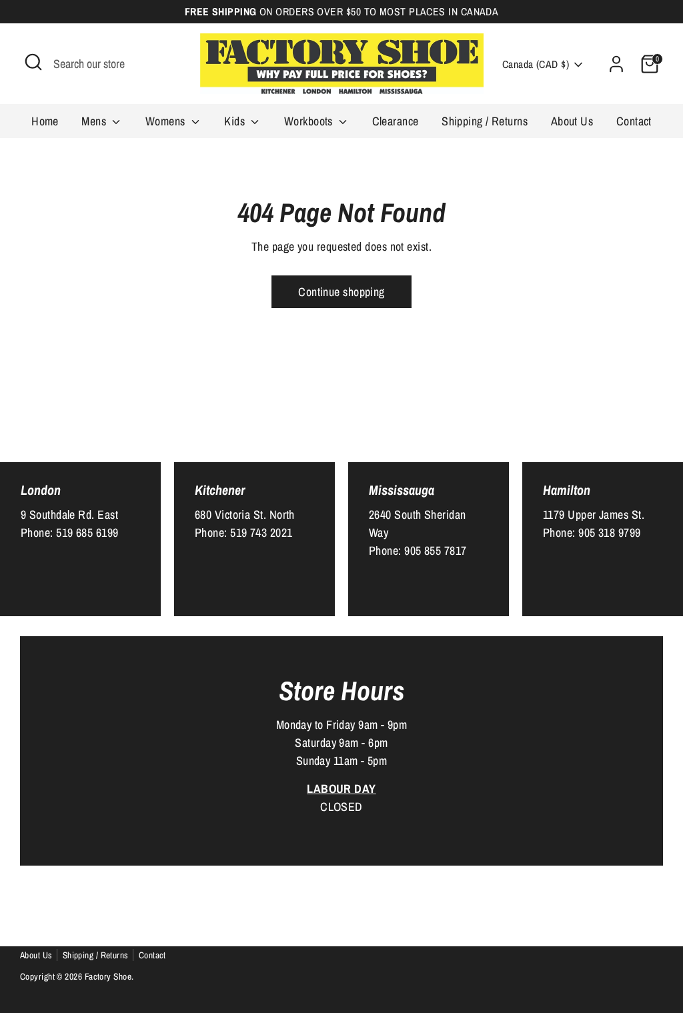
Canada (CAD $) (535, 64)
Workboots (310, 121)
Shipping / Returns (485, 121)
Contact (634, 121)
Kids (235, 121)
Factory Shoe (108, 976)
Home (45, 121)
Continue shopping (341, 291)
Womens (166, 121)
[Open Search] (33, 62)
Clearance (395, 121)
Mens (95, 121)
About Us (572, 121)
